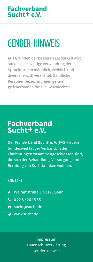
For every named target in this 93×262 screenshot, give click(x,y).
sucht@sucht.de (28, 206)
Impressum (46, 239)
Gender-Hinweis (46, 250)
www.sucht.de (26, 213)
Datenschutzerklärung (46, 244)
